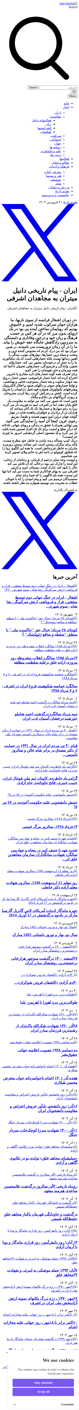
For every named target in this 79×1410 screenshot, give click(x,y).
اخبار (66, 107)
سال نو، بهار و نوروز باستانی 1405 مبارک (45, 935)
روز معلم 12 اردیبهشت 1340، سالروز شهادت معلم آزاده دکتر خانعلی (41, 885)
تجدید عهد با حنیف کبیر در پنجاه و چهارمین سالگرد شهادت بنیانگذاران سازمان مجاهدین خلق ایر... (42, 854)
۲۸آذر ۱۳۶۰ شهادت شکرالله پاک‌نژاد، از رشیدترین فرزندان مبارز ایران (46, 1028)
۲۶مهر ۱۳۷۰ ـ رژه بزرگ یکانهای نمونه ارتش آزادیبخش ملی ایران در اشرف (43, 1300)
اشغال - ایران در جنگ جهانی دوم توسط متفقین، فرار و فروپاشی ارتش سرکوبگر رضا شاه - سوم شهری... (41, 601)
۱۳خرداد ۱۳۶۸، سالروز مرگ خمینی (49, 827)
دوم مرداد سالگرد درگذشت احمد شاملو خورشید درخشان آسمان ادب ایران (46, 716)
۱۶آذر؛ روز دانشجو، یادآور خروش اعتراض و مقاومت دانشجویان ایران (43, 1108)
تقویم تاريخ (62, 191)
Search (73, 7)
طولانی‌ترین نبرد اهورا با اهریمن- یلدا (48, 1002)
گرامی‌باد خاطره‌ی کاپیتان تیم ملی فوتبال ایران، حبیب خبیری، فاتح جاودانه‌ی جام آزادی (39, 780)
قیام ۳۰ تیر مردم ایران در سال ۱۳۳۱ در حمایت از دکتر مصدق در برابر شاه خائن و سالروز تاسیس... (40, 750)
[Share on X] (39, 280)
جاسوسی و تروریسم (55, 195)
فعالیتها (64, 158)
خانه (66, 103)
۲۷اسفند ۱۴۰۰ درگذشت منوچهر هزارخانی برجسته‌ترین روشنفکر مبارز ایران (44, 960)
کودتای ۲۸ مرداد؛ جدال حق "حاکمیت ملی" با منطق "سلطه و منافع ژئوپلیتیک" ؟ (41, 632)
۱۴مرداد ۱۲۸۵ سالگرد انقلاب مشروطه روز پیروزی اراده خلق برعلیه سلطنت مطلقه (44, 660)
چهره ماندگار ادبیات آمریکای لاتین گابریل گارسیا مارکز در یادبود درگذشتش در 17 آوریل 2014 (39, 912)
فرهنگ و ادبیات (59, 166)
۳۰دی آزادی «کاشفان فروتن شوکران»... (45, 982)
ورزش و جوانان (58, 187)
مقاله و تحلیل (60, 162)
